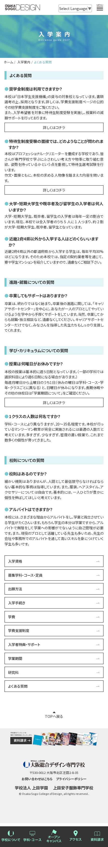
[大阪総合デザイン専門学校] (22, 8)
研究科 (13, 672)
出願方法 (15, 588)
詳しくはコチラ (54, 127)
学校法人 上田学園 (31, 788)
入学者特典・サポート (24, 644)
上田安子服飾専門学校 (73, 788)
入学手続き (16, 602)
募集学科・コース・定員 (25, 575)
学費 (11, 616)
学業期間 (15, 658)
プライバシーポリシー (71, 778)
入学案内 (23, 62)
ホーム (8, 62)
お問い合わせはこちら (37, 778)
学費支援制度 (18, 630)
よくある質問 (17, 686)
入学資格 (15, 561)
